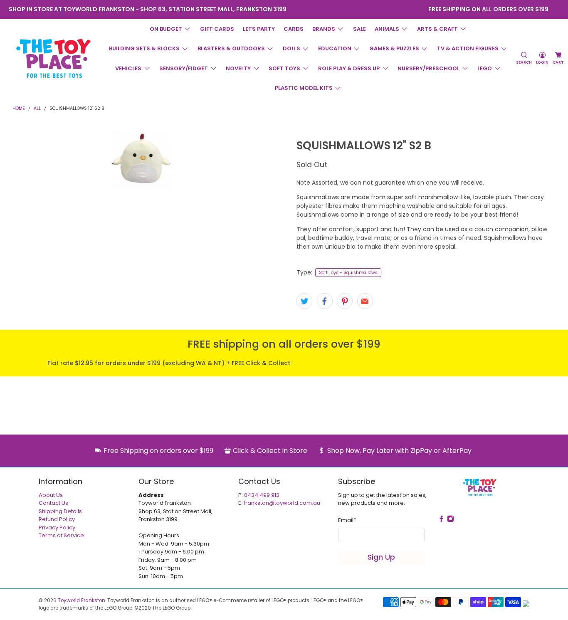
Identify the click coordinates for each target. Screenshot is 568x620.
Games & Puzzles (394, 48)
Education (334, 48)
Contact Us (53, 503)
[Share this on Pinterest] (345, 301)
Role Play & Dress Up (349, 68)
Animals (387, 29)
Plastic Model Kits (304, 88)
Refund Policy (57, 519)
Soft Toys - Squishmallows (348, 272)
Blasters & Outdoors (231, 48)
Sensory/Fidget (183, 68)
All (37, 108)
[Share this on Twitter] (304, 301)
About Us (51, 495)
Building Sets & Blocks (144, 48)
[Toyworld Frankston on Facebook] (349, 9)
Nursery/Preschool (428, 68)
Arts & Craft (437, 29)
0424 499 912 (261, 495)
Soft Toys (284, 68)
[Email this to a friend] (365, 301)
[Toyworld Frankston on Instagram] (360, 9)
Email (347, 520)
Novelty (238, 68)
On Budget (166, 29)
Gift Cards (217, 29)
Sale (359, 29)
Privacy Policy (57, 527)
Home (18, 108)
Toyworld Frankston (81, 600)
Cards (294, 29)
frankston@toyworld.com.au (282, 503)
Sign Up (381, 557)
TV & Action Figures (468, 48)
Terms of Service (61, 535)
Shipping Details (60, 511)
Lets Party (259, 29)
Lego (484, 68)
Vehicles (128, 68)
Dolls (291, 48)
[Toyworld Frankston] (53, 58)
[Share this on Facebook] (325, 301)
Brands (323, 29)
